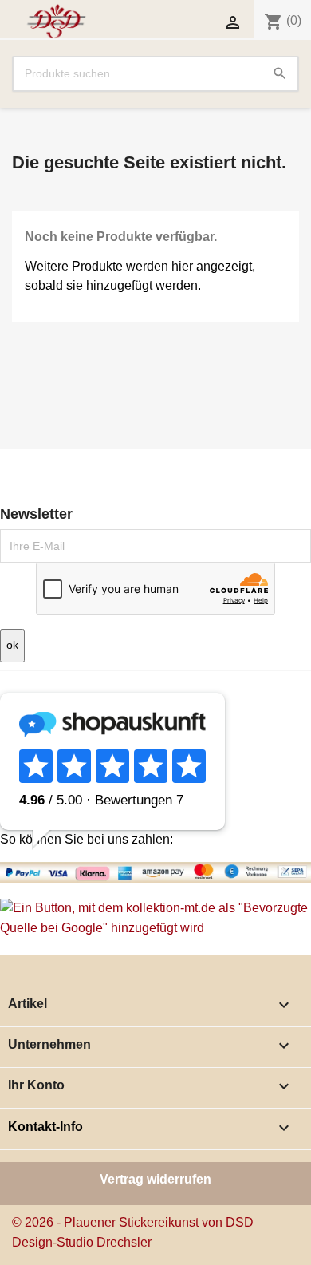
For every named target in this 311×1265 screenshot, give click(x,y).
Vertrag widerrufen (155, 1179)
